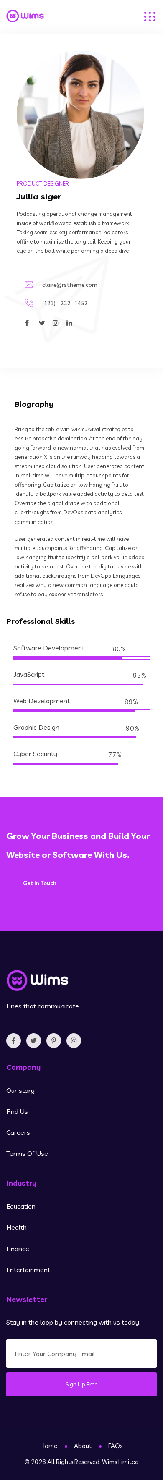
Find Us (17, 1111)
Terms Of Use (27, 1153)
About (83, 1446)
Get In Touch (39, 883)
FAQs (115, 1446)
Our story (20, 1090)
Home (49, 1446)
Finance (17, 1248)
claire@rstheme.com (69, 284)
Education (21, 1206)
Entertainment (28, 1269)
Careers (18, 1132)
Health (16, 1227)
